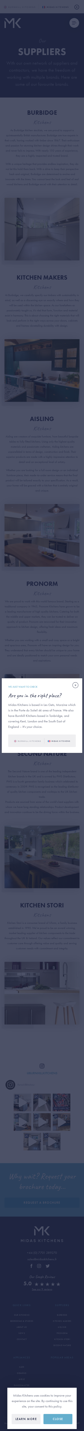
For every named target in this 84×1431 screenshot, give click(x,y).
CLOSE (58, 1419)
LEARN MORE (26, 1419)
